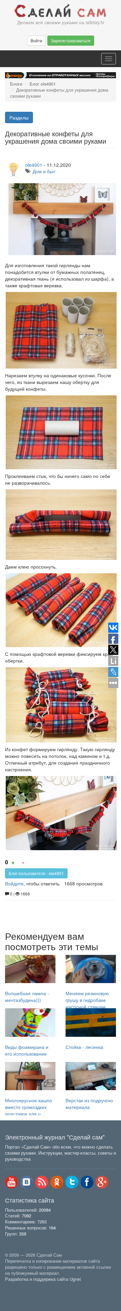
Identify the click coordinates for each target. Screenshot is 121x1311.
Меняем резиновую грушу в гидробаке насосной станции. (87, 1000)
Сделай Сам (60, 11)
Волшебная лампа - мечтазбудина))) (27, 996)
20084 (45, 1210)
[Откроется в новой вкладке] (20, 1287)
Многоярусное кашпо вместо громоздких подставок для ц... (28, 1107)
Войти (36, 40)
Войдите (14, 883)
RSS (41, 1182)
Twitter (72, 1182)
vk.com (26, 1182)
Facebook (87, 1182)
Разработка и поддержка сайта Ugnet (43, 1279)
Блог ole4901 (43, 84)
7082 (26, 1216)
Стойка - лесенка (84, 1046)
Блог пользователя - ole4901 (36, 873)
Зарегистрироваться (70, 40)
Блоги (16, 84)
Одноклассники (56, 1182)
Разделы (19, 117)
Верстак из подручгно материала (89, 1103)
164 (52, 1228)
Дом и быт (44, 171)
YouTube (11, 1182)
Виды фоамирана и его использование (26, 1050)
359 (22, 1234)
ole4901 (33, 164)
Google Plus (102, 1182)
